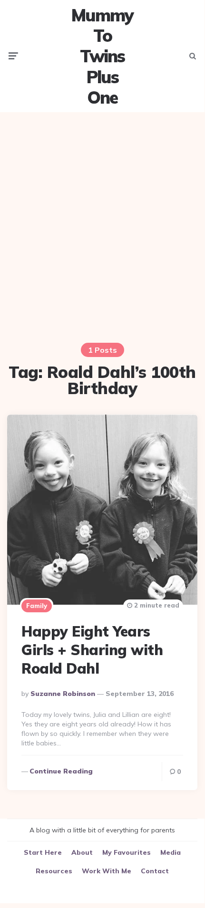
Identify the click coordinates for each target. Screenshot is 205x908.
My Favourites (126, 852)
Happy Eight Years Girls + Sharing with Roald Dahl (92, 649)
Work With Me (106, 871)
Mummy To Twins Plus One (102, 56)
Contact (155, 871)
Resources (54, 871)
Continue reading (61, 771)
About (82, 852)
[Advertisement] (102, 221)
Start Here (43, 852)
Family (36, 605)
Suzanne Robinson (62, 693)
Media (170, 852)
